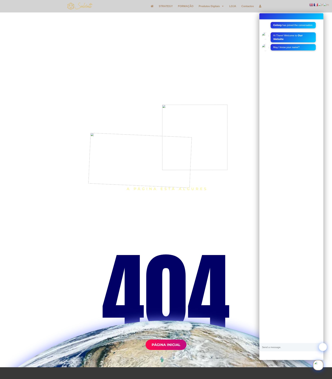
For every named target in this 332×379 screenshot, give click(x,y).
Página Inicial (166, 345)
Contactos (247, 6)
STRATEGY (166, 6)
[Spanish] (326, 4)
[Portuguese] (321, 4)
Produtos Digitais (209, 6)
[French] (316, 4)
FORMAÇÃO (185, 6)
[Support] (271, 355)
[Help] (264, 355)
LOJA (232, 6)
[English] (311, 4)
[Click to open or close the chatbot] (318, 365)
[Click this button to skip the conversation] (278, 355)
